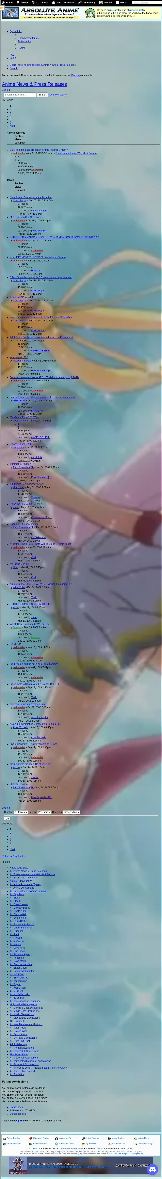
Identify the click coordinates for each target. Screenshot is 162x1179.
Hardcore (36, 270)
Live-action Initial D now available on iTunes (33, 744)
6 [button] (10, 122)
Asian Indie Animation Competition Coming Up (35, 724)
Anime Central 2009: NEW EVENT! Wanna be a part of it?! (41, 584)
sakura (16, 767)
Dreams (17, 627)
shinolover (18, 487)
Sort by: (33, 812)
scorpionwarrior (39, 717)
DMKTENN (19, 400)
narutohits (18, 447)
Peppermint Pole (22, 360)
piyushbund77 (39, 230)
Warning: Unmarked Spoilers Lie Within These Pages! (49, 17)
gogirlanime (19, 420)
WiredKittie (19, 587)
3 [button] (10, 112)
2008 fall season (19, 784)
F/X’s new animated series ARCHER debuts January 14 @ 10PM (44, 377)
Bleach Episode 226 (21, 444)
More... (124, 2)
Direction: (57, 812)
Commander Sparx (41, 517)
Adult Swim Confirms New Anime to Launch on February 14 (41, 337)
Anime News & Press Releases (34, 84)
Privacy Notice (77, 1148)
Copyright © (34, 1148)
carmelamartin (39, 210)
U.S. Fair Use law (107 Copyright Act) (126, 1154)
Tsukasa (35, 497)
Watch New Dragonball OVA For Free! (30, 624)
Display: (8, 812)
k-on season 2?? (19, 357)
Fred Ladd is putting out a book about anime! (34, 664)
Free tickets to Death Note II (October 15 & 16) (34, 684)
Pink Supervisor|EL (41, 370)
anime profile (114, 10)
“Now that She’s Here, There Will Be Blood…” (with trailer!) (41, 544)
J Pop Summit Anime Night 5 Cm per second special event (41, 277)
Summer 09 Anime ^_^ (22, 464)
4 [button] (10, 116)
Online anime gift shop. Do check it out (30, 764)
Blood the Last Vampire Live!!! (26, 504)
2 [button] (10, 109)
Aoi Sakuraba (38, 537)
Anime (24, 2)
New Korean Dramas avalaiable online (31, 197)
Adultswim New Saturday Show (26, 484)
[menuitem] (28, 38)
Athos (16, 340)
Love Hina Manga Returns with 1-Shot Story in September (41, 317)
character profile (136, 10)
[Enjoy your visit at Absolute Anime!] (49, 10)
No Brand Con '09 (19, 564)
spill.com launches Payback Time (28, 704)
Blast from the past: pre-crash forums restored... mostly (39, 149)
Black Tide (15, 644)
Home (9, 2)
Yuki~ (34, 597)
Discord (75, 75)
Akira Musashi (20, 727)
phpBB (19, 1120)
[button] (12, 125)
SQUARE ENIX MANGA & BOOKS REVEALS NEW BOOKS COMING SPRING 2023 (54, 237)
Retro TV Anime (65, 2)
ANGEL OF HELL (40, 350)
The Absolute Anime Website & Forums (76, 153)
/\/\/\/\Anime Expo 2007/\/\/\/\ (24, 417)
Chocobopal (19, 200)
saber (16, 607)
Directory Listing (145, 1143)
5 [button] (10, 119)
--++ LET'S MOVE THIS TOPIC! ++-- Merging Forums (38, 257)
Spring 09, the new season (24, 524)
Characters (42, 2)
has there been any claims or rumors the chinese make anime (43, 397)
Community (89, 2)
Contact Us (64, 1148)
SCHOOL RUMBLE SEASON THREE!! (30, 604)
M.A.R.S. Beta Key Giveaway (25, 217)
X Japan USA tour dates (22, 297)
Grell (33, 557)
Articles (108, 2)
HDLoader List (118, 1143)
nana (16, 507)
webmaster (19, 153)
